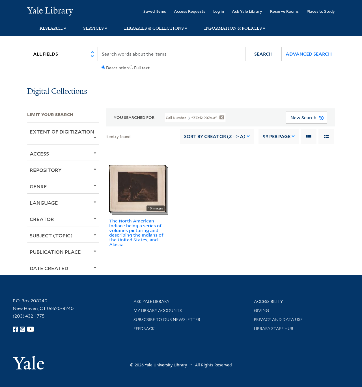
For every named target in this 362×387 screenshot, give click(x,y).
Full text (142, 67)
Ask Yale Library (247, 11)
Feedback (144, 328)
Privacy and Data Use (278, 319)
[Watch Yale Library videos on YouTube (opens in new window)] (30, 329)
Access (39, 153)
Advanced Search (309, 54)
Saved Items (154, 11)
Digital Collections (57, 91)
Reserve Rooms (284, 11)
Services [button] (93, 28)
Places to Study (321, 11)
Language (44, 202)
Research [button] (51, 28)
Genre (38, 186)
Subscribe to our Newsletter (166, 319)
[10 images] (137, 188)
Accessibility (268, 301)
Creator (42, 219)
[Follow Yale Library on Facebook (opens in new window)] (15, 329)
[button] (263, 54)
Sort (214, 136)
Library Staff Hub (273, 328)
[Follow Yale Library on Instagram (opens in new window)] (22, 329)
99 (276, 136)
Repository (46, 170)
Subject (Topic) (51, 235)
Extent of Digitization (62, 131)
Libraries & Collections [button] (154, 28)
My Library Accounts (157, 310)
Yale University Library (50, 11)
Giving (261, 310)
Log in (218, 11)
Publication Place (55, 251)
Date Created (49, 268)
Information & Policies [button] (233, 28)
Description (117, 67)
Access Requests (189, 11)
